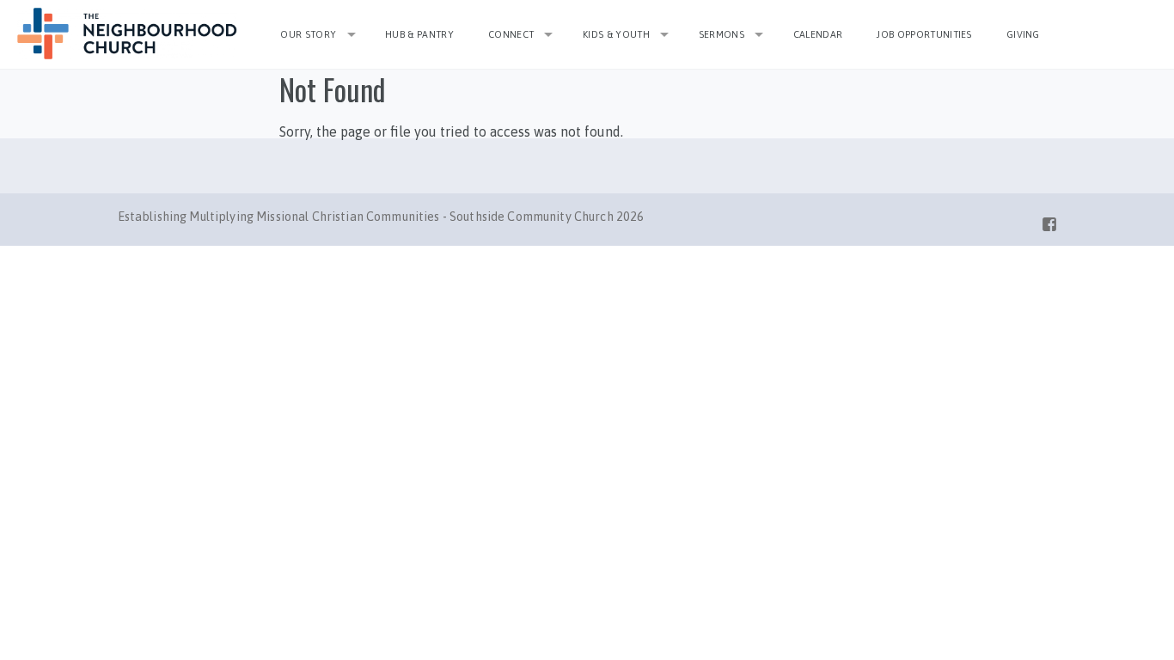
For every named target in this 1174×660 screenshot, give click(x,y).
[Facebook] (1049, 221)
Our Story (308, 34)
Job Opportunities (924, 34)
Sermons (721, 34)
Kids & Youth (616, 34)
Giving (1023, 34)
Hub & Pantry (419, 34)
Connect (511, 34)
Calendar (818, 34)
